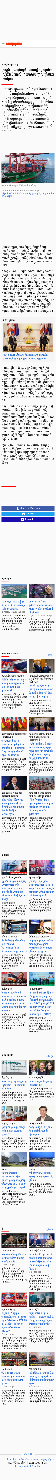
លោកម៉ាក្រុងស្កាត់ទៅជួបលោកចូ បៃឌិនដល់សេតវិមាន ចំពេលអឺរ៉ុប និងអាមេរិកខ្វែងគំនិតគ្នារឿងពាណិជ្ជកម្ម (41, 691)
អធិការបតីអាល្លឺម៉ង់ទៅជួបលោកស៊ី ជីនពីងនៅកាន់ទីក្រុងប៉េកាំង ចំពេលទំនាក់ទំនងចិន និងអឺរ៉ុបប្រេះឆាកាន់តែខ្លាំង (12, 807)
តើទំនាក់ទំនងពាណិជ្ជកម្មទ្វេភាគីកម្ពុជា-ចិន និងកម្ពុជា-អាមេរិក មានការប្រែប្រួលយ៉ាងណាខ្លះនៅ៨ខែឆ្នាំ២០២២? (41, 807)
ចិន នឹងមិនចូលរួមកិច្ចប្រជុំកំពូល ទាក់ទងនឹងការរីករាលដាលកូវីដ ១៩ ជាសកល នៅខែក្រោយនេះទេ (14, 945)
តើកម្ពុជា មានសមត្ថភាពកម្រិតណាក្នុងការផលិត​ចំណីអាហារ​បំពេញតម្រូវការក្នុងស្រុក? (13, 1378)
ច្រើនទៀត (49, 1056)
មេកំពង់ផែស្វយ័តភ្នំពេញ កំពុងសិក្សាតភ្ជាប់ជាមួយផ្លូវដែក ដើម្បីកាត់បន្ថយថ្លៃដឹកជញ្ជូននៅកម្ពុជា (41, 1378)
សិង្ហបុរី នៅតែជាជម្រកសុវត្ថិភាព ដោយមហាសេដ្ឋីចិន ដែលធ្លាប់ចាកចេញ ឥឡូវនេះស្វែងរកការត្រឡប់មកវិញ (41, 1318)
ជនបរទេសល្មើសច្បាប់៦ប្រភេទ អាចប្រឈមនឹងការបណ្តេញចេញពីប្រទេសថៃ (14, 1258)
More (50, 655)
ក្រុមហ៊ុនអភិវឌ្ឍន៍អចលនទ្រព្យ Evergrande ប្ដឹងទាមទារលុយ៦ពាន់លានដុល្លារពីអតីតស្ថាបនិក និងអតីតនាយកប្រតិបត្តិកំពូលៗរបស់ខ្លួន (13, 890)
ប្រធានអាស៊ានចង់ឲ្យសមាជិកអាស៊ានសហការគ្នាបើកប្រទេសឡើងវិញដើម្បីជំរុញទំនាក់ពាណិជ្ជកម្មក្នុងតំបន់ (25, 357)
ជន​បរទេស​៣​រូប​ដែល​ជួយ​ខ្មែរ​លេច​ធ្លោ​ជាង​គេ (40, 1083)
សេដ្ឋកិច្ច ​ (38, 193)
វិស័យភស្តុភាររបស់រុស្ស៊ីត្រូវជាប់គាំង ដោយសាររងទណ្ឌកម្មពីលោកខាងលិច (13, 605)
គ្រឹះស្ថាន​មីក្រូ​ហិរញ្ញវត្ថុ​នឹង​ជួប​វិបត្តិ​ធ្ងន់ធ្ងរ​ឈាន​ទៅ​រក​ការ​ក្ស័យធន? (13, 1130)
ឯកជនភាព (35, 1459)
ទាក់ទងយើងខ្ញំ (24, 1459)
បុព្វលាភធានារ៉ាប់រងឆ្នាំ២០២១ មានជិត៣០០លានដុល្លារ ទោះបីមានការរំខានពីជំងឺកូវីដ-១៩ (41, 607)
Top (29, 1454)
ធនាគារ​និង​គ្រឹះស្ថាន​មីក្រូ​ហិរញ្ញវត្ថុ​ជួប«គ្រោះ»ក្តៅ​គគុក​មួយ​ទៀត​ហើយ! (14, 1085)
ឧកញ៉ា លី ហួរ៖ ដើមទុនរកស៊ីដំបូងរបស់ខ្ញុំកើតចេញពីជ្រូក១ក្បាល (41, 1130)
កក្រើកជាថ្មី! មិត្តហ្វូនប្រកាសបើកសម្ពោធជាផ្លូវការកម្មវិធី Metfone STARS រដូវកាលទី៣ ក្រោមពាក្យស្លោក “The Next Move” (14, 1322)
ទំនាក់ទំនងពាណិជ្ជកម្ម (25, 193)
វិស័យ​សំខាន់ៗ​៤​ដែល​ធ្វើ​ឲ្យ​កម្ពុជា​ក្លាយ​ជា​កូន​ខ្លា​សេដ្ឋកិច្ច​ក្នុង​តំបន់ (41, 1176)
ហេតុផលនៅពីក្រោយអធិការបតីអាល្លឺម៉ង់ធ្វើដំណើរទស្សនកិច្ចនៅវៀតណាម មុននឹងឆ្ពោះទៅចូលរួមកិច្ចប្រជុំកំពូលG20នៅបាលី (13, 748)
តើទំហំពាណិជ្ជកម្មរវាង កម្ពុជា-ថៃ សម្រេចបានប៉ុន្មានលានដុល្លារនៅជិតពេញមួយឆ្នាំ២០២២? (14, 685)
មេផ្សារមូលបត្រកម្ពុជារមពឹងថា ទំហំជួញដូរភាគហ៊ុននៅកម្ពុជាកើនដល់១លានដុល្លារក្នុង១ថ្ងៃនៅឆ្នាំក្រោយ (41, 945)
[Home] (15, 44)
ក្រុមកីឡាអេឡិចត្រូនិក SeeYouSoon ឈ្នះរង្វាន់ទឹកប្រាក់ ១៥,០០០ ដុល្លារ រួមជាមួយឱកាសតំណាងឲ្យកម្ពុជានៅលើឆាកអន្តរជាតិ (42, 888)
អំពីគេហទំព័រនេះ (11, 1459)
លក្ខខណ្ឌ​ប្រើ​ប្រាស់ (48, 1459)
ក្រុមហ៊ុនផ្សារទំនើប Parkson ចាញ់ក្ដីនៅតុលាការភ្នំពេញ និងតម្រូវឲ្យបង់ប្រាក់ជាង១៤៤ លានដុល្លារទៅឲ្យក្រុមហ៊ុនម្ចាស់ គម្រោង (14, 1180)
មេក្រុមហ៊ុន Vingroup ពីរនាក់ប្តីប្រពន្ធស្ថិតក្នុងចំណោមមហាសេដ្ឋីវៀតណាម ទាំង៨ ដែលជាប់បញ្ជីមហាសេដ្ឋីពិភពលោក (41, 1261)
